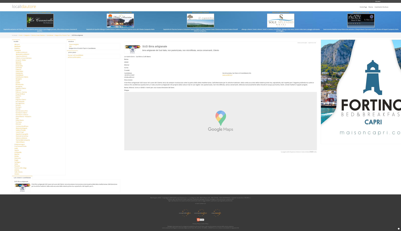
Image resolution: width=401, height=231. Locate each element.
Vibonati (18, 124)
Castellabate (50, 35)
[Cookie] (399, 229)
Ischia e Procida (21, 130)
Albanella (18, 64)
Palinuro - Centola (21, 92)
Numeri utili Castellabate (75, 55)
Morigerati (19, 86)
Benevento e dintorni (22, 54)
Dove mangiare (74, 44)
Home (20, 35)
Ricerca (371, 7)
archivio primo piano (74, 57)
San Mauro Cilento (21, 112)
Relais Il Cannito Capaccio (200, 12)
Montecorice (19, 84)
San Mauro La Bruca (22, 114)
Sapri (17, 118)
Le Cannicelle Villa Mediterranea (40, 12)
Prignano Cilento (21, 99)
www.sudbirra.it (227, 75)
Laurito (18, 82)
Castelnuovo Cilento (22, 77)
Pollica (18, 97)
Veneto (17, 174)
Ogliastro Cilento (21, 88)
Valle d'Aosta (18, 172)
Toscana (17, 166)
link (238, 228)
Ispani (17, 80)
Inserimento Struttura (381, 7)
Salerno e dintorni (21, 138)
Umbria (17, 170)
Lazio (16, 148)
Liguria (17, 150)
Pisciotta (18, 96)
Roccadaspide (20, 101)
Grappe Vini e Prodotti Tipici (62, 35)
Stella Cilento (20, 120)
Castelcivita (19, 73)
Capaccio (18, 69)
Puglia (16, 160)
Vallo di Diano (20, 142)
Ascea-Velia (19, 65)
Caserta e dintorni (21, 56)
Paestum (18, 90)
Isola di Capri (20, 132)
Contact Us (202, 203)
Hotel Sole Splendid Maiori (280, 12)
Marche (17, 154)
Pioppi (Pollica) (20, 94)
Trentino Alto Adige (20, 168)
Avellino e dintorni (21, 52)
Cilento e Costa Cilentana (38, 35)
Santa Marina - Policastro (23, 116)
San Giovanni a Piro (22, 111)
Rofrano (18, 105)
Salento (18, 109)
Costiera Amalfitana (22, 126)
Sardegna (17, 162)
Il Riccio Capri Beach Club (361, 12)
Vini (70, 46)
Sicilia (16, 164)
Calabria (17, 48)
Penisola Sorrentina (22, 136)
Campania (26, 35)
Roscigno (18, 107)
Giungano (19, 79)
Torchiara (19, 122)
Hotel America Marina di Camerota (120, 12)
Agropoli (18, 62)
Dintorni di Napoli (21, 128)
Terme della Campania (23, 140)
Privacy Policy (196, 223)
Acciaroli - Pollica (21, 60)
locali (24, 6)
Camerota (19, 67)
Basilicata (17, 46)
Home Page (363, 7)
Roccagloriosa (20, 103)
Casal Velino (19, 71)
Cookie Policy (204, 223)
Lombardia (18, 152)
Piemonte (18, 158)
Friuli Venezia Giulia (20, 146)
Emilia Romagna (19, 144)
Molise (17, 156)
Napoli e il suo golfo (22, 134)
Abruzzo (17, 44)
